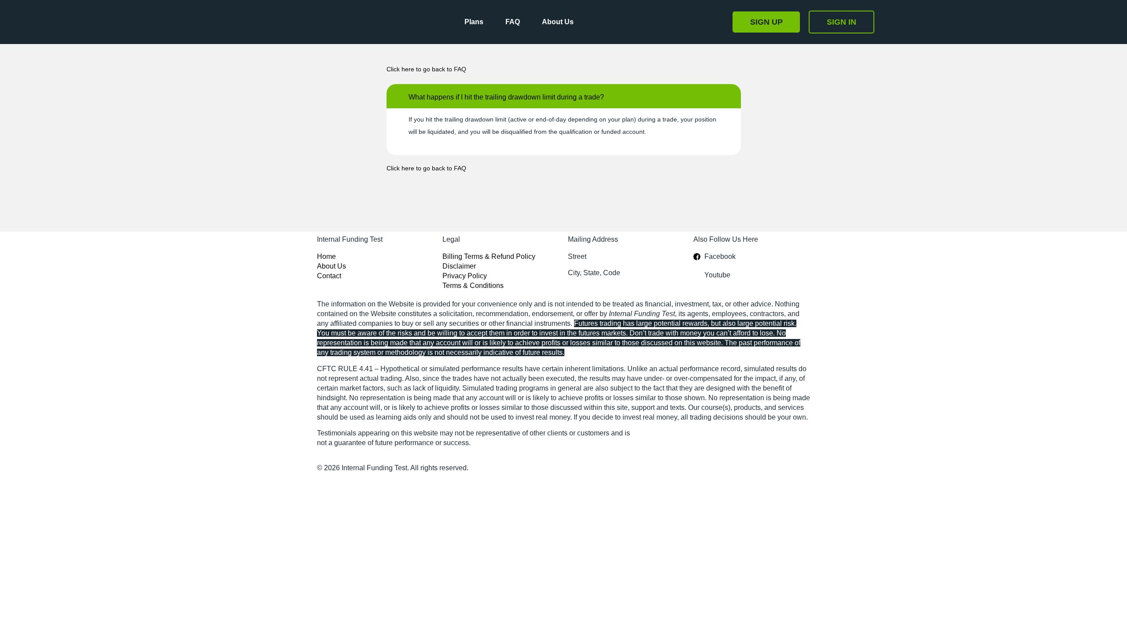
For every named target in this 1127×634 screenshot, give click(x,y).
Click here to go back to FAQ (426, 69)
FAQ (512, 22)
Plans (473, 22)
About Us (558, 22)
